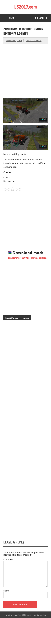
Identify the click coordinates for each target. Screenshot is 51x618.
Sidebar (39, 17)
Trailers (25, 317)
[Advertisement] (25, 69)
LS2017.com (25, 7)
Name (6, 590)
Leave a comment (34, 40)
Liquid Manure (11, 317)
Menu (11, 17)
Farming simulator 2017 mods (18, 614)
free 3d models (39, 614)
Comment (9, 559)
